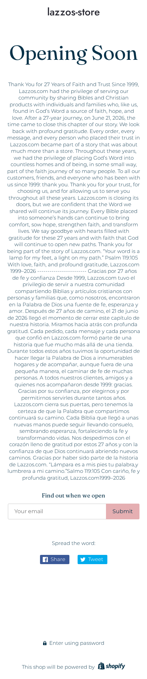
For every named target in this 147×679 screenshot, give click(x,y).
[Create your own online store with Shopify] (110, 667)
